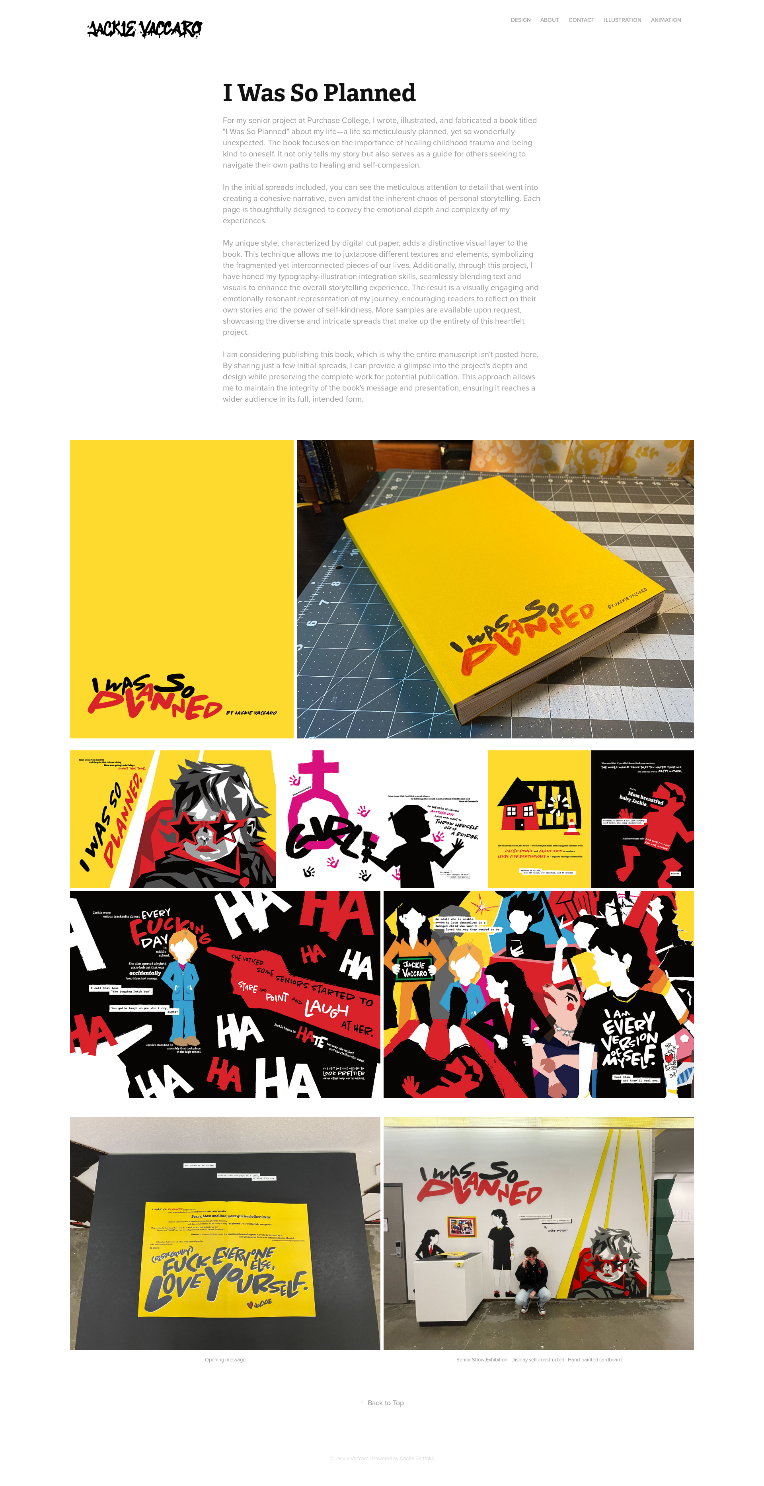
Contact (581, 20)
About (549, 20)
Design (521, 20)
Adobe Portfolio (417, 1458)
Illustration (622, 20)
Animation (666, 20)
